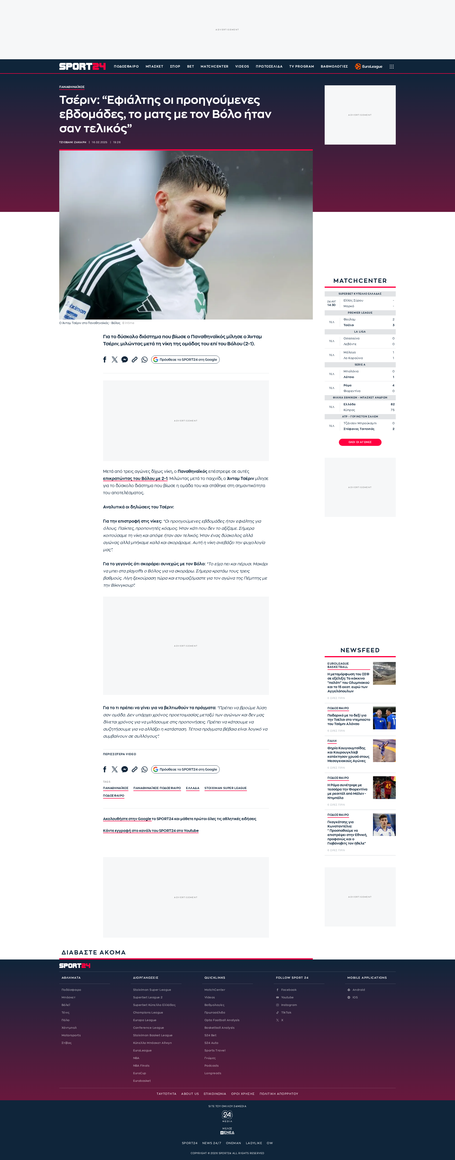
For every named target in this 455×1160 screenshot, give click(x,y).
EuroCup (139, 1073)
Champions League (148, 1012)
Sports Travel (215, 1050)
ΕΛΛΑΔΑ (193, 788)
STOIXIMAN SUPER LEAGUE (226, 788)
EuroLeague (142, 1050)
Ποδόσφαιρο (126, 66)
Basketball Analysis (219, 1027)
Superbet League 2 (148, 997)
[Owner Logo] (227, 1116)
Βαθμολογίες (214, 1005)
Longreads (213, 1073)
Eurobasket (142, 1080)
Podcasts (212, 1065)
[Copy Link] (134, 359)
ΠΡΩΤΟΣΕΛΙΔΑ (269, 66)
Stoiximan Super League (152, 989)
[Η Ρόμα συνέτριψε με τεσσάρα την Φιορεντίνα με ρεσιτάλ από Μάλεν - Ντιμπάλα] (384, 787)
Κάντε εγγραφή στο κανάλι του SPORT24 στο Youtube (151, 831)
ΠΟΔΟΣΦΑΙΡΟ (338, 708)
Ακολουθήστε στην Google (127, 819)
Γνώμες (210, 1058)
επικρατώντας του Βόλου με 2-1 (135, 479)
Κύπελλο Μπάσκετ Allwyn (152, 1042)
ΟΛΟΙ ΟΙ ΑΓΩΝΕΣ (360, 442)
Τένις (65, 1012)
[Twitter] (114, 359)
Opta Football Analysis (222, 1020)
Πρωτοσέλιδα (215, 1012)
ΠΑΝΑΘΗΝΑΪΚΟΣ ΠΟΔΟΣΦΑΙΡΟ (157, 788)
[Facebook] (104, 359)
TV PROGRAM (301, 66)
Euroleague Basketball (367, 66)
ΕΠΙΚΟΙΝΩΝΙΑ (215, 1093)
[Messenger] (124, 359)
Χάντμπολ (69, 1027)
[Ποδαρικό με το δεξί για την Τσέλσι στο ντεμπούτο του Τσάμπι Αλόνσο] (384, 718)
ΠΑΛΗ (332, 741)
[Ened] (227, 1132)
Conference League (148, 1027)
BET (190, 66)
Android (359, 989)
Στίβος (67, 1042)
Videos (210, 997)
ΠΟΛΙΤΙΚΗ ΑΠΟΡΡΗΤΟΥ (279, 1093)
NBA (136, 1058)
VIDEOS (242, 66)
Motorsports (71, 1035)
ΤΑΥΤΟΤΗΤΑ (167, 1093)
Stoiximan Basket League (153, 1035)
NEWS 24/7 (211, 1143)
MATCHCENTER (214, 66)
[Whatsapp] (144, 359)
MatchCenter (215, 989)
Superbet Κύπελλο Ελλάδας (154, 1005)
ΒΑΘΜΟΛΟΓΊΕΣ (334, 66)
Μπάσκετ (155, 66)
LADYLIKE (254, 1143)
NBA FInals (141, 1065)
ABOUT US (190, 1093)
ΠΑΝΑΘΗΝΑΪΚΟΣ (115, 788)
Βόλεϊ (66, 1005)
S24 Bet (210, 1035)
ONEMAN (233, 1143)
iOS (355, 997)
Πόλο (66, 1020)
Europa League (145, 1020)
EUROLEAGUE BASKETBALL (338, 665)
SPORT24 (190, 1143)
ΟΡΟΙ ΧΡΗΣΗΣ (243, 1093)
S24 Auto (211, 1042)
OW (270, 1143)
